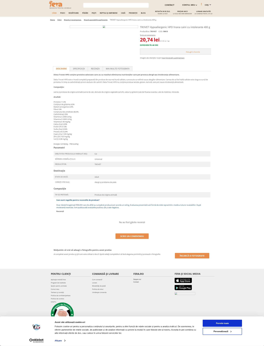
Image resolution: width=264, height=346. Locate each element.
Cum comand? (97, 280)
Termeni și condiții (57, 292)
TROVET (153, 31)
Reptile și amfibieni (108, 13)
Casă (123, 13)
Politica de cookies (57, 299)
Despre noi (137, 279)
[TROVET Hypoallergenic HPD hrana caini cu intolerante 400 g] (104, 26)
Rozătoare (74, 13)
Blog (143, 13)
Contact (136, 282)
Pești (94, 13)
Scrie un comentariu (147, 35)
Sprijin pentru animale (59, 286)
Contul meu (55, 289)
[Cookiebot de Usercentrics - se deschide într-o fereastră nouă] (36, 341)
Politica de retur (97, 289)
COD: (160, 31)
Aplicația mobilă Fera (58, 280)
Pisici (62, 13)
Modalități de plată (99, 286)
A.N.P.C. (54, 302)
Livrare (94, 283)
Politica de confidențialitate (60, 295)
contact (169, 5)
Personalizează (221, 331)
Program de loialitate (58, 283)
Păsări (85, 13)
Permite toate (222, 323)
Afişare (58, 340)
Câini (54, 13)
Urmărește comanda (99, 292)
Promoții (133, 13)
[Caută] (146, 5)
